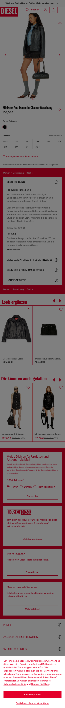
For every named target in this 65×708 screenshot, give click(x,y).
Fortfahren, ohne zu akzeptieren (32, 703)
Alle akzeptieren (32, 694)
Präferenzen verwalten (15, 680)
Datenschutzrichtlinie (15, 684)
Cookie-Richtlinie (40, 684)
